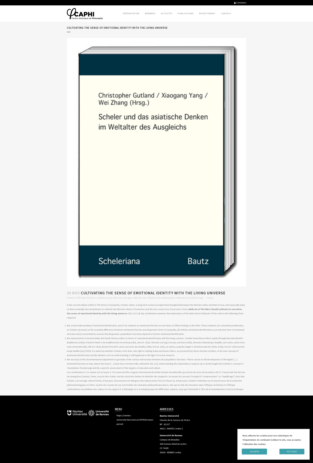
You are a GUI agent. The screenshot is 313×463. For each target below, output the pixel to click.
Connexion (241, 2)
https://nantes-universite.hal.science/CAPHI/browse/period (135, 419)
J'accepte (254, 451)
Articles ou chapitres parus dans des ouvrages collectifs (114, 297)
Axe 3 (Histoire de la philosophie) (159, 297)
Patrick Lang (197, 297)
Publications (182, 297)
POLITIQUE (292, 451)
